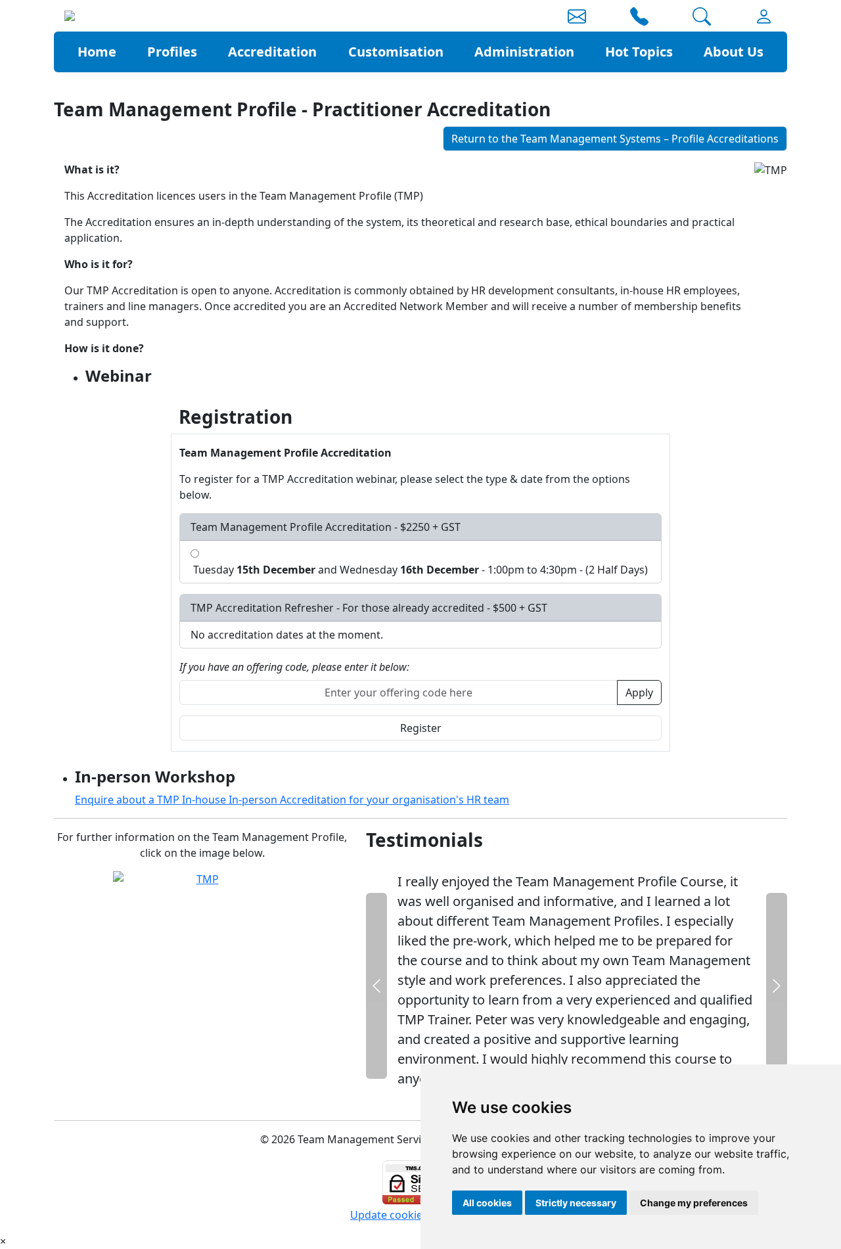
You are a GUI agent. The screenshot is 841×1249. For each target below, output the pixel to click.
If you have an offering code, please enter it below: (294, 667)
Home (97, 51)
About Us (733, 51)
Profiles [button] (172, 51)
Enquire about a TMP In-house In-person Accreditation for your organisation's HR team (292, 799)
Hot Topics (639, 51)
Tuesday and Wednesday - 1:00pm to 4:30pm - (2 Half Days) (419, 569)
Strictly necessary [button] (575, 1202)
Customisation (395, 51)
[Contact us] (577, 19)
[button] (639, 19)
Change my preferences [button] (694, 1202)
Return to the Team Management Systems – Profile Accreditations (615, 138)
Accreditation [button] (272, 51)
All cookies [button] (487, 1202)
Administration (524, 51)
